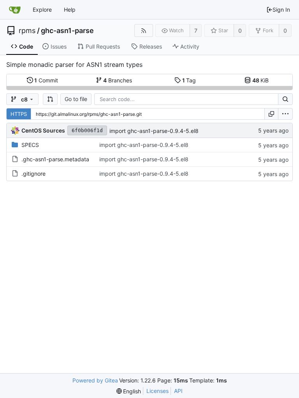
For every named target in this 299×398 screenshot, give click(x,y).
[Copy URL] (271, 114)
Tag (189, 80)
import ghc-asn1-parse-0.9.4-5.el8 (154, 130)
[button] (50, 99)
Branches (117, 80)
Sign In (281, 9)
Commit (46, 80)
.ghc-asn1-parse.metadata (55, 159)
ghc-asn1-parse (67, 31)
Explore (42, 9)
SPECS (30, 144)
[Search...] (285, 99)
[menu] (285, 114)
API (178, 391)
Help (70, 9)
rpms (27, 31)
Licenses (157, 391)
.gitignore (33, 173)
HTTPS (19, 114)
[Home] (15, 10)
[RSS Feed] (143, 30)
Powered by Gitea (95, 380)
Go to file (76, 99)
